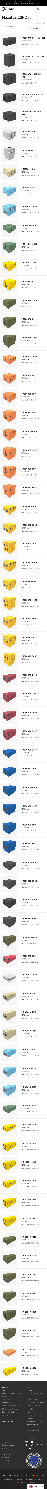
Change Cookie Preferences (24, 1482)
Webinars (6, 1457)
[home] (8, 9)
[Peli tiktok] (37, 1445)
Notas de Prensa (9, 1402)
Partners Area (31, 1399)
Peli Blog (5, 1460)
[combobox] (35, 1486)
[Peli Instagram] (32, 1445)
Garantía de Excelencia (35, 1402)
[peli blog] (30, 1449)
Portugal (39, 1475)
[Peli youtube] (26, 1442)
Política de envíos (32, 1430)
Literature (6, 1454)
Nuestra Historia (8, 1390)
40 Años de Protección (11, 1409)
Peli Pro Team (8, 1451)
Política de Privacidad (33, 1479)
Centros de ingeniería (11, 1406)
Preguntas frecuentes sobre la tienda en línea (34, 1424)
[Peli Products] (26, 1445)
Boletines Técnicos (33, 1406)
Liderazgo (6, 1415)
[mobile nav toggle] (43, 8)
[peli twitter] (42, 1445)
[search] (38, 9)
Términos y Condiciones (12, 1479)
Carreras (5, 1399)
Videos (5, 1448)
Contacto (29, 1390)
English (36, 1486)
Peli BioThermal (9, 1421)
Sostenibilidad (8, 1412)
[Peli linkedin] (32, 1442)
